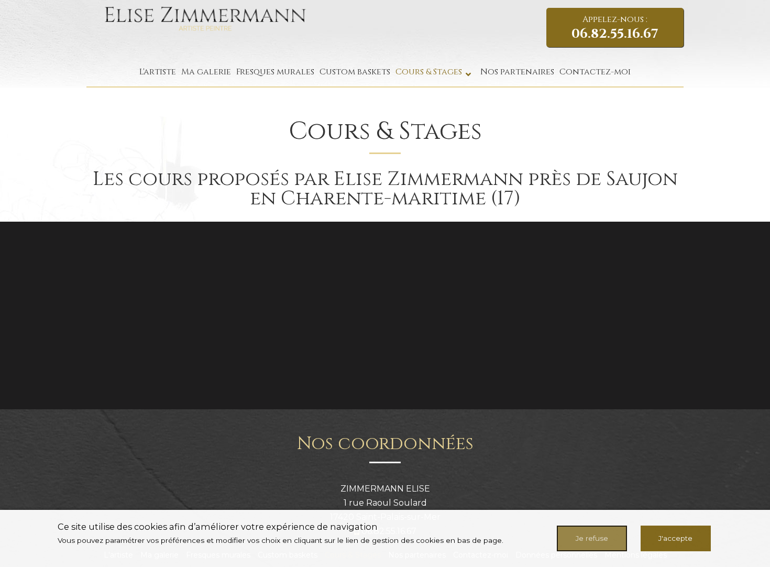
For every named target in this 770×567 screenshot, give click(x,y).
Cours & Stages (428, 72)
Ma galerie (206, 72)
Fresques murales (275, 72)
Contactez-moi (595, 72)
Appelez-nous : (614, 28)
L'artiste (157, 72)
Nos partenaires (517, 72)
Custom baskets (355, 72)
